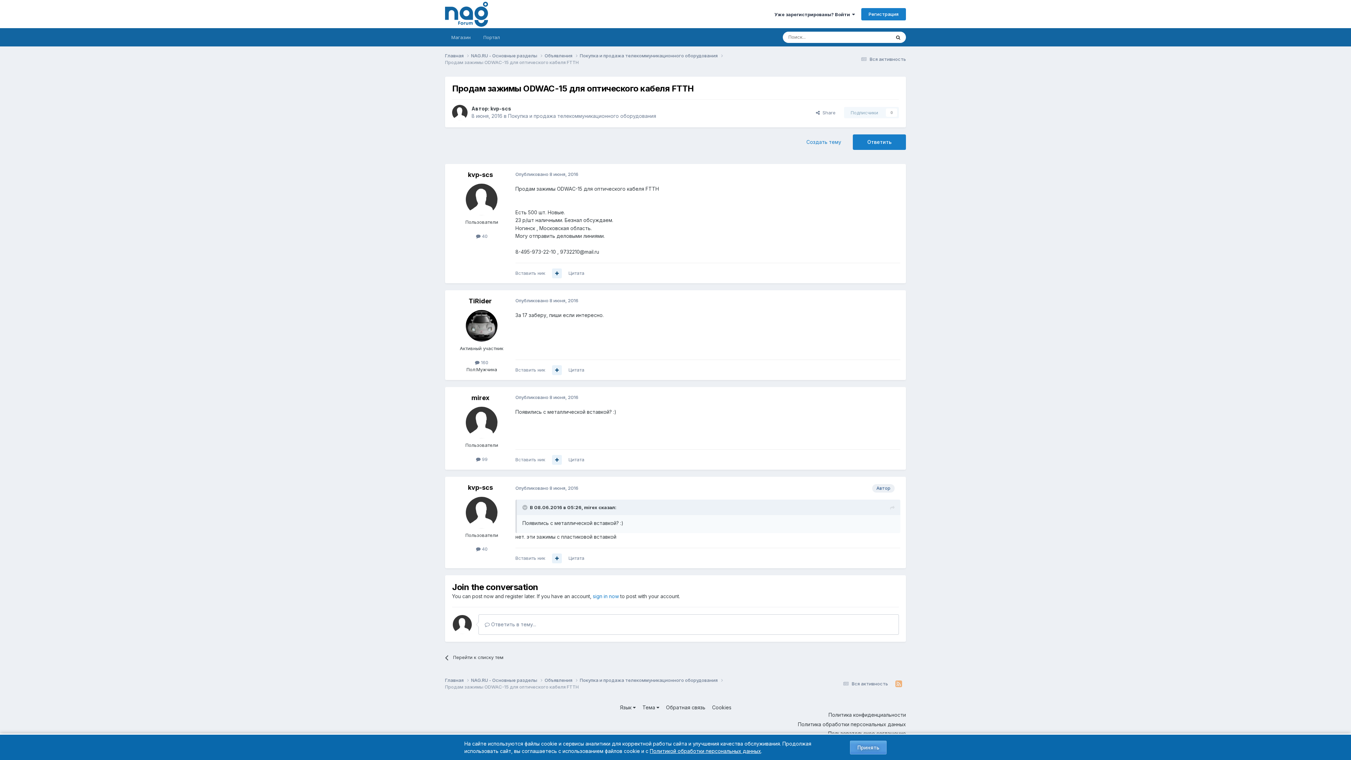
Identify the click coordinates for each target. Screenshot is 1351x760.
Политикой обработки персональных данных (705, 751)
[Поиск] (898, 37)
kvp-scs (500, 109)
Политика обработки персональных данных (852, 724)
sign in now (606, 596)
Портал (491, 37)
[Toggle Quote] (525, 507)
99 (484, 459)
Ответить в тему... (513, 624)
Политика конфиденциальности (867, 715)
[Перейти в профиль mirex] (481, 422)
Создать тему (823, 142)
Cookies (721, 707)
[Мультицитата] (557, 273)
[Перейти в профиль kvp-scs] (460, 112)
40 (484, 236)
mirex (480, 397)
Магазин (461, 37)
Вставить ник (530, 273)
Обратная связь (685, 707)
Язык (626, 707)
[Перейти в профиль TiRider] (481, 326)
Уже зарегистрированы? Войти (813, 14)
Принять (868, 747)
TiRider (480, 301)
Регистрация (884, 14)
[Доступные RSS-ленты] (899, 684)
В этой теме (868, 37)
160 (484, 362)
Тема (649, 707)
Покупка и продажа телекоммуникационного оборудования (582, 116)
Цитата (576, 273)
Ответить (879, 142)
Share (828, 112)
